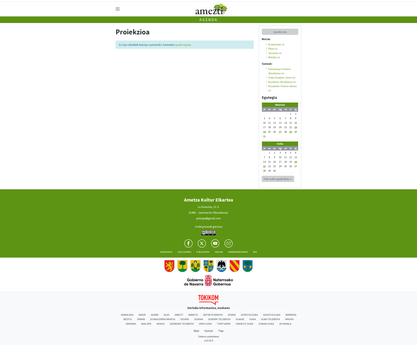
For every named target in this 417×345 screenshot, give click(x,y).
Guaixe (240, 319)
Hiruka (289, 319)
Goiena (198, 319)
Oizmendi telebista (182, 323)
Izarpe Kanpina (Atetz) (280, 77)
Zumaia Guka (266, 323)
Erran (141, 319)
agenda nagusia (183, 44)
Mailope (146, 323)
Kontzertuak (274, 44)
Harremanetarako (238, 251)
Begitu (127, 319)
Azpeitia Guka (249, 315)
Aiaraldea (127, 315)
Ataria (232, 315)
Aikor (142, 315)
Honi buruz (166, 251)
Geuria (184, 319)
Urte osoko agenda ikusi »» (278, 178)
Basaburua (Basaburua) (280, 81)
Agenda (208, 19)
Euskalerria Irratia (162, 319)
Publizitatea (203, 251)
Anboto (193, 315)
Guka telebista (270, 319)
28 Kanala (285, 323)
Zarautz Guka (244, 323)
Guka (252, 319)
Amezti (179, 315)
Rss (255, 251)
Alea (166, 315)
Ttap (220, 331)
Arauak (219, 251)
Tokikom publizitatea (208, 336)
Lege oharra (184, 251)
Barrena (291, 315)
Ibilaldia (272, 57)
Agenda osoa (280, 31)
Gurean (208, 331)
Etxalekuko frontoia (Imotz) (282, 86)
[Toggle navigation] (117, 9)
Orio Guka (205, 323)
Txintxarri (223, 323)
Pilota (271, 48)
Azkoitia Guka (271, 315)
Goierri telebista (219, 319)
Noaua (161, 323)
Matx (196, 331)
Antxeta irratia (213, 315)
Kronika (131, 323)
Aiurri (154, 315)
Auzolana (273, 53)
